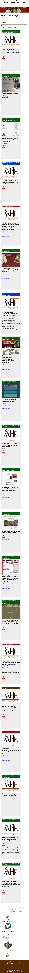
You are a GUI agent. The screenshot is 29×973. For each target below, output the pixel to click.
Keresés (3, 19)
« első (7, 907)
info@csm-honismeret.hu (16, 963)
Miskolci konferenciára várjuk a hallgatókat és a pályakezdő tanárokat (10, 182)
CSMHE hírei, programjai (7, 206)
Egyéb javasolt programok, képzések (10, 688)
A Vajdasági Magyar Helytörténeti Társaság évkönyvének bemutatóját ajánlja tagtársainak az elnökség (10, 578)
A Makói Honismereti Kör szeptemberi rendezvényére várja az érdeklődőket (11, 489)
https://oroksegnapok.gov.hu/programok (10, 797)
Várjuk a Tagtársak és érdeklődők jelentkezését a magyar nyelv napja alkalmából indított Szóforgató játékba (10, 226)
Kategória (3, 22)
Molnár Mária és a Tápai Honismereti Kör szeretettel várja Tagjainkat (11, 445)
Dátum (2, 25)
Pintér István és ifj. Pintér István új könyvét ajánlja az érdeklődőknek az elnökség (10, 621)
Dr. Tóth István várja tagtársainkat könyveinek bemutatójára (10, 270)
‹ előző (12, 907)
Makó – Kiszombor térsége (8, 339)
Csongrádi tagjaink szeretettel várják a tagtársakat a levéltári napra (11, 51)
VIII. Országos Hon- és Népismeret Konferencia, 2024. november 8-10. (10, 313)
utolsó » (20, 911)
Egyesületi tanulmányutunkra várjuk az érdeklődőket (11, 750)
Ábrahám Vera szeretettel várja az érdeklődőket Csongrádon (10, 140)
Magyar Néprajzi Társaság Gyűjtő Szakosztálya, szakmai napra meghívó (10, 706)
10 (19, 909)
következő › (13, 911)
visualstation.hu (19, 971)
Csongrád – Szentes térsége (8, 32)
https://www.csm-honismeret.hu (15, 964)
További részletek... (6, 60)
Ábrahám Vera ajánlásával (10, 93)
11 (22, 909)
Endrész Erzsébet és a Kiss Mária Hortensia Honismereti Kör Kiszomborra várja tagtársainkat (10, 359)
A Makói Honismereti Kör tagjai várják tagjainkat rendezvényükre (10, 839)
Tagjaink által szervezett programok (10, 31)
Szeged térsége (5, 76)
